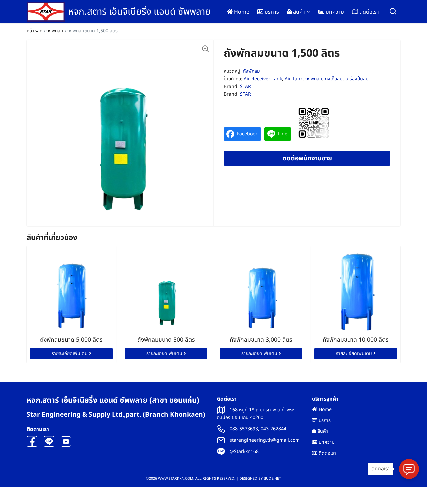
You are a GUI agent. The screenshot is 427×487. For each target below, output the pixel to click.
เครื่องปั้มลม (357, 78)
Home (241, 12)
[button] (205, 48)
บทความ (334, 12)
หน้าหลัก (34, 30)
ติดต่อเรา (368, 12)
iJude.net (272, 478)
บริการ (271, 12)
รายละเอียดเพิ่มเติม (70, 353)
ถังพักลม (54, 30)
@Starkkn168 (244, 451)
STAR (245, 86)
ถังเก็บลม (334, 78)
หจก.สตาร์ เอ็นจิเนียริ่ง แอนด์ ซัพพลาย (139, 12)
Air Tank (294, 78)
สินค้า (298, 12)
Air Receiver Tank (263, 78)
